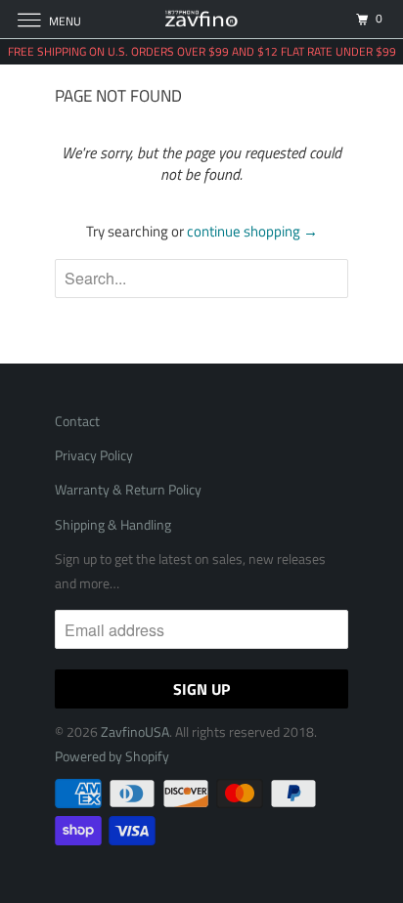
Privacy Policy (94, 455)
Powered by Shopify (112, 756)
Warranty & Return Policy (128, 489)
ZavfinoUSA (135, 731)
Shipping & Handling (114, 524)
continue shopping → (252, 231)
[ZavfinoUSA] (201, 19)
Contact (77, 420)
